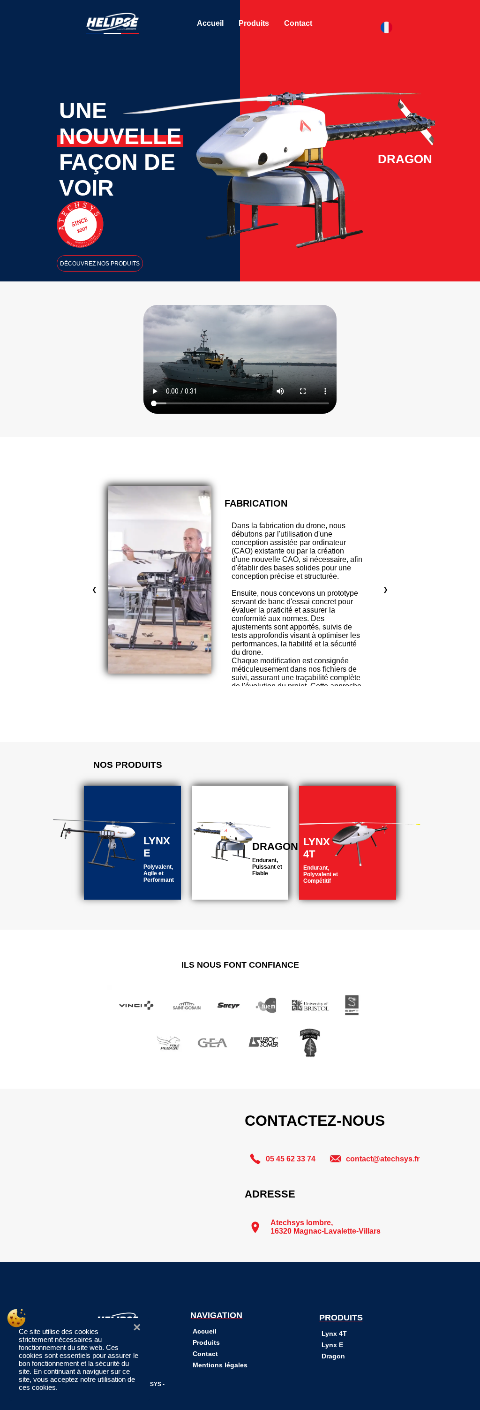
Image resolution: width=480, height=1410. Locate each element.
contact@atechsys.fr (383, 1159)
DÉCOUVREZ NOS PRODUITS (100, 263)
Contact (298, 23)
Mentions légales (220, 1365)
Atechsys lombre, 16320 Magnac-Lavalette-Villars (325, 1227)
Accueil (210, 23)
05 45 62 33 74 (290, 1159)
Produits (254, 23)
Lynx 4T (334, 1333)
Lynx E (332, 1345)
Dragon (333, 1356)
